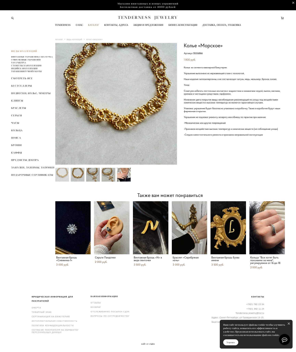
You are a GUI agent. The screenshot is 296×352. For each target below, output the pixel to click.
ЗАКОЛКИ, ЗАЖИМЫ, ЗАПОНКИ (32, 167)
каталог (59, 39)
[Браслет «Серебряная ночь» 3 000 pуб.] (189, 227)
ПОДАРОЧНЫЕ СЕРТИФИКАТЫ (32, 174)
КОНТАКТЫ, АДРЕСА (116, 25)
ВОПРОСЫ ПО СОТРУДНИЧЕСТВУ (110, 316)
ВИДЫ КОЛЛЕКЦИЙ (24, 51)
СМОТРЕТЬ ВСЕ (22, 78)
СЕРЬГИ (16, 115)
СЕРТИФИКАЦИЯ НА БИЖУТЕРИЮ (51, 317)
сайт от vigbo (148, 344)
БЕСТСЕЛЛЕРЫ (21, 85)
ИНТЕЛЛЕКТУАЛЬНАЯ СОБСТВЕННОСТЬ (54, 321)
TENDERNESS (63, 25)
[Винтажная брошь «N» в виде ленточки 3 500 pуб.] (150, 227)
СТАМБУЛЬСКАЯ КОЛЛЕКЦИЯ (26, 65)
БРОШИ (16, 145)
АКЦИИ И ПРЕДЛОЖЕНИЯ (148, 25)
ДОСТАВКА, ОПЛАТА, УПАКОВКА (221, 25)
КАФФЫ (16, 152)
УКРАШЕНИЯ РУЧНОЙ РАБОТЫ (26, 71)
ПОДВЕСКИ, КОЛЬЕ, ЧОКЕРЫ (31, 93)
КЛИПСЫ (17, 100)
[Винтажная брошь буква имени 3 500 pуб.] (228, 227)
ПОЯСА (16, 137)
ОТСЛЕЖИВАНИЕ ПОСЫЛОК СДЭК (110, 312)
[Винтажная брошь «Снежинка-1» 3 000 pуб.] (73, 227)
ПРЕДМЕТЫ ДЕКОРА (25, 160)
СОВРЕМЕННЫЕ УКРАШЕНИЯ (26, 60)
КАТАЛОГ (93, 25)
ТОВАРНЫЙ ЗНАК (41, 312)
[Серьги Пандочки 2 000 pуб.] (112, 227)
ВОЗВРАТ (96, 307)
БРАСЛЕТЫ (18, 108)
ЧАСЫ (15, 122)
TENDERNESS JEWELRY (148, 17)
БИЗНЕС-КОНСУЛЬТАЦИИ (182, 25)
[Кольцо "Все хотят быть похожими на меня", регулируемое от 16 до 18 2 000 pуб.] (267, 227)
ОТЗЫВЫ (96, 303)
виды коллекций (74, 39)
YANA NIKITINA (18, 62)
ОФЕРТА (36, 308)
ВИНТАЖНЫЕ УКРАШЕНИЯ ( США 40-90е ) (32, 57)
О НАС (79, 25)
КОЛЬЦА (17, 130)
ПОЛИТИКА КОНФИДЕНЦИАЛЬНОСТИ (53, 325)
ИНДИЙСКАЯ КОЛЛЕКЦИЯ (24, 68)
